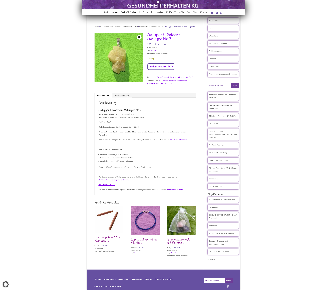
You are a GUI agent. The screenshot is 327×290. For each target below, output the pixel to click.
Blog (188, 13)
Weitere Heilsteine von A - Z (151, 27)
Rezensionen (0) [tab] (122, 95)
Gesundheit (182, 80)
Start (105, 13)
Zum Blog (212, 259)
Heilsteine (151, 83)
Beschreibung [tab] (103, 95)
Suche (234, 85)
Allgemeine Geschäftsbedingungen (223, 74)
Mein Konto (213, 20)
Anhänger (172, 80)
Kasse (211, 28)
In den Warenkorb (159, 66)
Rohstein (159, 83)
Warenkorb (213, 36)
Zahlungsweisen (215, 51)
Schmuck (168, 83)
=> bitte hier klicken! (175, 190)
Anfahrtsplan (110, 279)
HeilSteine (143, 13)
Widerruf (212, 59)
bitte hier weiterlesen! (178, 140)
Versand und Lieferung (218, 43)
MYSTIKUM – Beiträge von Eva (221, 233)
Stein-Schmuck (163, 77)
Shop (195, 13)
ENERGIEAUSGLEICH (164, 279)
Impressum (137, 279)
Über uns (114, 13)
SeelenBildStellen (128, 13)
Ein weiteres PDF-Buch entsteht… (222, 200)
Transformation (157, 13)
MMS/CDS (171, 13)
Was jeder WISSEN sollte (219, 252)
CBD (181, 13)
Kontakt (98, 279)
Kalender (204, 13)
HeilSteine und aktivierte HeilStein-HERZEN (119, 27)
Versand (153, 50)
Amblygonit (163, 80)
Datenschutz (214, 66)
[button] (139, 37)
